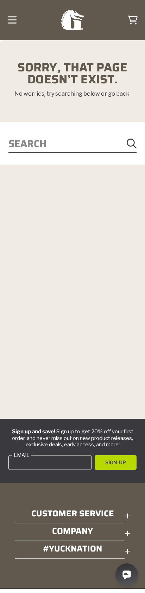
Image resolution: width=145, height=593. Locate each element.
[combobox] (72, 143)
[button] (12, 20)
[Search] (131, 143)
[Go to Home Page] (72, 20)
